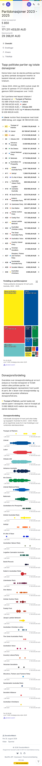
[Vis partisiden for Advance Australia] (38, 143)
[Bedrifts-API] (29, 4)
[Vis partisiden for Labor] (38, 135)
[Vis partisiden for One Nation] (38, 208)
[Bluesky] (17, 753)
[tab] (21, 43)
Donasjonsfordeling (13, 375)
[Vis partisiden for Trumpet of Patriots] (38, 126)
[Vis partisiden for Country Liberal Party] (38, 243)
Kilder (5, 742)
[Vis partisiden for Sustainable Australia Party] (38, 262)
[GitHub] (24, 753)
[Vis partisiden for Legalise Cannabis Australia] (38, 188)
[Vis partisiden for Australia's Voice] (38, 238)
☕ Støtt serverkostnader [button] (21, 763)
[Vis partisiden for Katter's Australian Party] (38, 199)
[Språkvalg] (34, 4)
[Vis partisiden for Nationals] (38, 158)
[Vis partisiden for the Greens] (38, 148)
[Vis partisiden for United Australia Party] (38, 168)
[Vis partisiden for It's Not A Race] (38, 177)
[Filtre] (38, 761)
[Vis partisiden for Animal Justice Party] (38, 212)
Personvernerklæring (30, 757)
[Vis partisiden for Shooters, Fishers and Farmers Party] (38, 255)
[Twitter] (21, 753)
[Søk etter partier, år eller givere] (38, 4)
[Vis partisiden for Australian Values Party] (38, 182)
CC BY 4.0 (23, 750)
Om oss (21, 760)
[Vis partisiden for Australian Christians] (38, 272)
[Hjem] (8, 4)
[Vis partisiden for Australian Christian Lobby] (38, 228)
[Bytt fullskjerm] (37, 282)
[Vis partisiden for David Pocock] (38, 194)
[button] (19, 126)
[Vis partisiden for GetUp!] (38, 173)
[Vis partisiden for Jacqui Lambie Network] (38, 222)
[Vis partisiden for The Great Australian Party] (38, 233)
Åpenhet (11, 742)
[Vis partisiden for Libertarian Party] (38, 204)
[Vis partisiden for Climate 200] (38, 139)
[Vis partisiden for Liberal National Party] (38, 153)
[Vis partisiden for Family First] (38, 217)
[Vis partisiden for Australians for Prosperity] (38, 162)
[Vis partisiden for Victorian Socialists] (38, 248)
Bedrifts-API (9, 757)
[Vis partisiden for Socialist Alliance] (38, 267)
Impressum (18, 757)
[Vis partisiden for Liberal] (38, 131)
